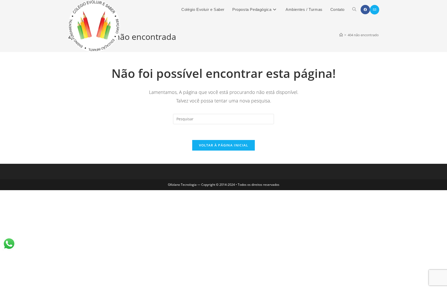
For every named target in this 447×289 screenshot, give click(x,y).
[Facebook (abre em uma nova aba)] (365, 9)
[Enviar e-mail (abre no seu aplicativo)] (374, 9)
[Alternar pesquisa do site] (354, 9)
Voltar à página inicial (223, 145)
